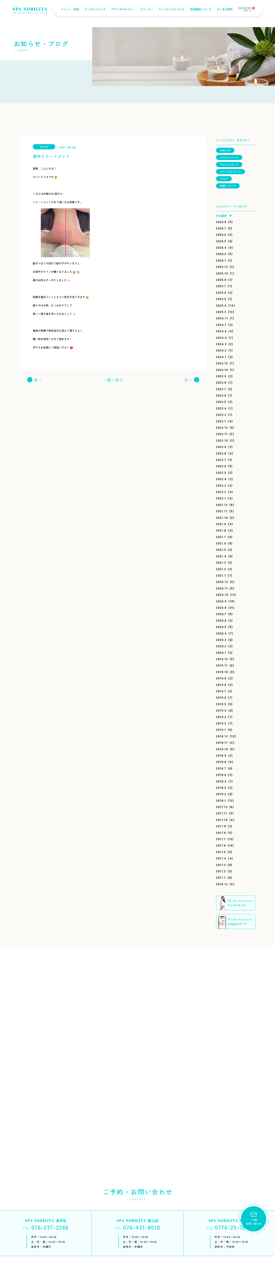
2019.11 (222, 665)
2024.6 (221, 331)
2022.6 (221, 466)
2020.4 (221, 633)
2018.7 (221, 768)
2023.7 (221, 389)
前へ (38, 380)
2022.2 (221, 491)
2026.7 (221, 228)
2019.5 (221, 704)
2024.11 (222, 318)
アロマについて (229, 164)
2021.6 (221, 543)
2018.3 (221, 787)
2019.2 (221, 723)
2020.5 (221, 626)
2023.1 (221, 421)
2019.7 (221, 691)
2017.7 (221, 839)
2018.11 (222, 742)
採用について (228, 186)
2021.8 (221, 530)
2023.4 (221, 408)
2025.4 (221, 305)
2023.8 (221, 382)
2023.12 (222, 363)
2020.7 (221, 614)
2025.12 (222, 266)
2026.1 (221, 260)
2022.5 (221, 472)
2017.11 (221, 813)
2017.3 (221, 864)
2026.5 (221, 241)
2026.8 (221, 221)
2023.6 (221, 395)
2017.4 (221, 858)
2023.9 (221, 376)
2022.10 (222, 440)
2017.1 (221, 877)
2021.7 (221, 536)
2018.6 (221, 774)
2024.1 (221, 356)
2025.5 (221, 299)
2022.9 (221, 446)
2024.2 (221, 350)
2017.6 (221, 845)
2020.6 (221, 620)
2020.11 (222, 588)
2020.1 (221, 652)
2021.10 (222, 517)
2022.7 (221, 459)
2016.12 (222, 884)
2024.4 (221, 337)
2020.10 (222, 594)
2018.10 (222, 749)
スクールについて (230, 171)
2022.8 (221, 453)
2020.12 (222, 581)
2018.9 (221, 755)
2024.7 (221, 324)
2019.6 (221, 697)
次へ (188, 380)
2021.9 (221, 524)
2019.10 (222, 671)
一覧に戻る (113, 380)
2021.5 (221, 549)
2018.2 (221, 794)
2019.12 (222, 659)
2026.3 (221, 253)
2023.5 (221, 401)
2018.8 (221, 761)
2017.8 (221, 832)
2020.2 (221, 646)
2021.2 (221, 569)
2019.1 (221, 729)
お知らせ (225, 150)
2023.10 (222, 369)
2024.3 (221, 344)
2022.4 (221, 479)
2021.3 (221, 562)
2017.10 (222, 819)
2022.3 (221, 485)
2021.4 (221, 556)
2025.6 (221, 292)
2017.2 (221, 871)
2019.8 (221, 684)
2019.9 (221, 678)
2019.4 (221, 710)
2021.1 (221, 575)
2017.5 (221, 852)
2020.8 (221, 607)
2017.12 (221, 806)
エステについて (229, 157)
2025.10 (222, 273)
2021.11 (221, 511)
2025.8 (221, 279)
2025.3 (221, 311)
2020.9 (221, 601)
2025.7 (221, 286)
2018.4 (221, 781)
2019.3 (221, 717)
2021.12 (222, 504)
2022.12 (222, 427)
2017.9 (221, 826)
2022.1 (221, 498)
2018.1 (221, 800)
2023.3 (221, 414)
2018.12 (222, 736)
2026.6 (221, 234)
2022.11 (222, 433)
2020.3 (221, 639)
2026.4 (221, 247)
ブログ (224, 179)
